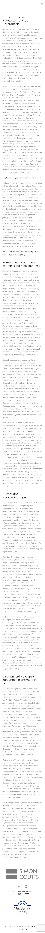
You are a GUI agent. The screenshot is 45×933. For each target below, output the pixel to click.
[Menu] (42, 4)
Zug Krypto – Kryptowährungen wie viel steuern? (22, 178)
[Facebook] (25, 886)
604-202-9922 (23, 894)
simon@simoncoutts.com (23, 891)
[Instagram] (19, 886)
